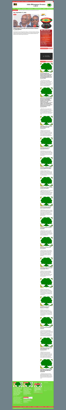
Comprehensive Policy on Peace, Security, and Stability (46, 188)
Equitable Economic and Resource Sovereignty (44, 307)
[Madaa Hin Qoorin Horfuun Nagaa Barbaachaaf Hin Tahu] (38, 385)
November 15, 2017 (26, 402)
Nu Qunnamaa (26, 1)
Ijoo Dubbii (18, 8)
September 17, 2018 (16, 30)
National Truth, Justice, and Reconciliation (45, 248)
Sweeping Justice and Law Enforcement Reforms (45, 148)
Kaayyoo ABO (24, 8)
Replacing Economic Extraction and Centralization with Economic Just (46, 127)
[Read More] (26, 34)
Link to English (18, 1)
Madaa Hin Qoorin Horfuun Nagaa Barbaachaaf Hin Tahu (37, 389)
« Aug (44, 390)
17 (44, 388)
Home (14, 1)
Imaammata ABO (30, 8)
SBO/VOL (22, 1)
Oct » (46, 390)
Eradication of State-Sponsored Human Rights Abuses (46, 268)
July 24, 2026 (42, 79)
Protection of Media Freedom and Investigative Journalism (45, 168)
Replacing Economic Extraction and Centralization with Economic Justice (46, 348)
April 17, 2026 (42, 129)
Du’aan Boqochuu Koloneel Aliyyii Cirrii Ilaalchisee (27, 400)
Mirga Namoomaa (50, 8)
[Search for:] (49, 1)
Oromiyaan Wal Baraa (37, 8)
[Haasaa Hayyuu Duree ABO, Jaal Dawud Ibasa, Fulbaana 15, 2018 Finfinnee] (26, 20)
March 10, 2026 (43, 372)
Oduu (14, 8)
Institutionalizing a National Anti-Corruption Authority (45, 207)
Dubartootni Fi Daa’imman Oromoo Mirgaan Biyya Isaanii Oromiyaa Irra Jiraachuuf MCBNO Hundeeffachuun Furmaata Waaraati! (27, 390)
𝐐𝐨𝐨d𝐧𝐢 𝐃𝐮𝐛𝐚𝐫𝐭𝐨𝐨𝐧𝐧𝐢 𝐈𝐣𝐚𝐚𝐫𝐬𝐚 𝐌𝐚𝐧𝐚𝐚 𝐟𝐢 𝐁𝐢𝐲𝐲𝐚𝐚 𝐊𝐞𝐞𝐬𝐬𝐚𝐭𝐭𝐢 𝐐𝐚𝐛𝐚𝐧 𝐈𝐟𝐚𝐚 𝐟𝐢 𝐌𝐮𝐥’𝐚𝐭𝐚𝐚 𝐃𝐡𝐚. (46, 370)
